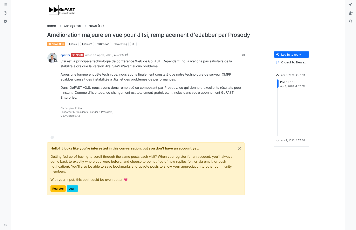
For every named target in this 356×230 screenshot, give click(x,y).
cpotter (65, 55)
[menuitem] (350, 5)
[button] (5, 225)
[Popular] (5, 21)
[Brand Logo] (62, 10)
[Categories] (5, 5)
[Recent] (5, 13)
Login (72, 188)
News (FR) (57, 44)
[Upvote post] (226, 124)
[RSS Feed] (133, 44)
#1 (243, 55)
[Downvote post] (241, 124)
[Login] (350, 5)
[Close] (240, 148)
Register (58, 188)
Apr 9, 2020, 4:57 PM (110, 55)
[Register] (350, 13)
